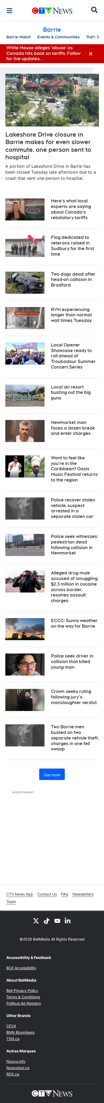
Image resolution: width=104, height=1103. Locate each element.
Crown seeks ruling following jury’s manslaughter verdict (74, 697)
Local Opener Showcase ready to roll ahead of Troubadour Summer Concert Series (73, 356)
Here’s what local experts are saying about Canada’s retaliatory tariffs (71, 209)
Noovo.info (15, 1061)
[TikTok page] (46, 920)
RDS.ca (12, 1074)
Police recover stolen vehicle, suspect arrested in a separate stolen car (73, 508)
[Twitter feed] (36, 920)
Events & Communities (58, 37)
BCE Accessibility (21, 968)
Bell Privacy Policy (22, 990)
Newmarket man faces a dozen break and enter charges (73, 428)
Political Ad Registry (23, 1003)
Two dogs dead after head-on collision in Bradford (73, 280)
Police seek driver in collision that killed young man (72, 661)
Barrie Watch (18, 37)
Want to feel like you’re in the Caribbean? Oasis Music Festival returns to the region (74, 469)
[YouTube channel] (57, 920)
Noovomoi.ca (17, 1067)
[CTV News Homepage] (52, 10)
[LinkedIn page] (68, 920)
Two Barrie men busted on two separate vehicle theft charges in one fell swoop (74, 737)
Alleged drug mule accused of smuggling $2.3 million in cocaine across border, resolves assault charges (74, 586)
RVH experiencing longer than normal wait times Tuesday (71, 315)
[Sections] (9, 10)
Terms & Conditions (23, 997)
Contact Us (47, 894)
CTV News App (19, 894)
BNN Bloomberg (20, 1032)
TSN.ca (12, 1038)
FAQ (64, 894)
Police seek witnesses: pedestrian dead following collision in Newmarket (74, 544)
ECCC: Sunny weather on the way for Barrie (74, 623)
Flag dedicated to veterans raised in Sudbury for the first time (72, 245)
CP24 (11, 1026)
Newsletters (83, 894)
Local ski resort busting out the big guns (71, 393)
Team (11, 901)
